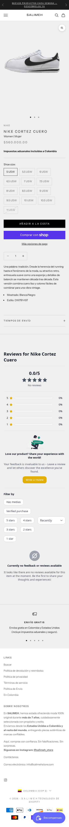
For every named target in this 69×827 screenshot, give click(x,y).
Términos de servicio (16, 682)
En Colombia (11, 695)
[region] (34, 623)
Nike (7, 125)
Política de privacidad (16, 676)
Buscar (8, 664)
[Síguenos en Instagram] (5, 780)
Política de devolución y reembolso (23, 670)
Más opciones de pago (34, 244)
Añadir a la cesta (34, 223)
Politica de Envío (13, 688)
